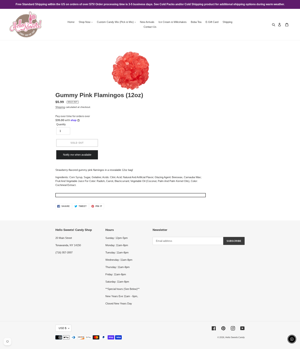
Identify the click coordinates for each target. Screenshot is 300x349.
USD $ (62, 328)
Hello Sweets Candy (235, 337)
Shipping (60, 107)
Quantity (61, 124)
